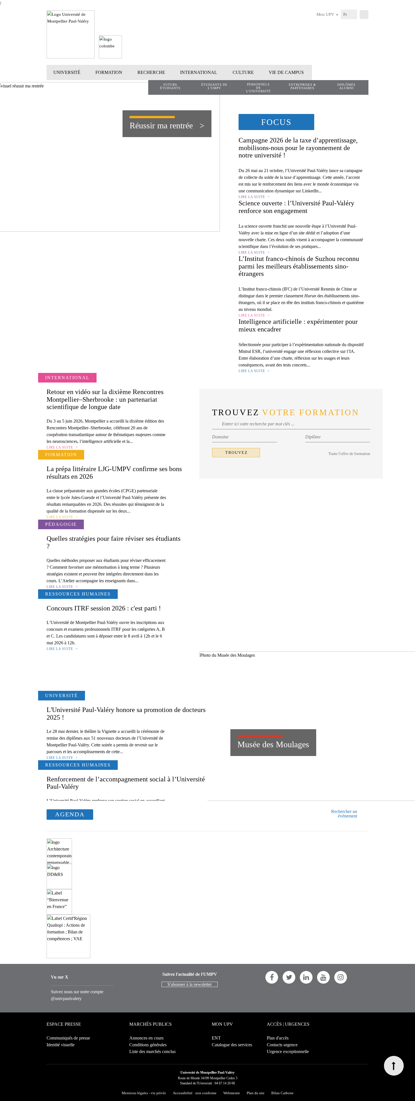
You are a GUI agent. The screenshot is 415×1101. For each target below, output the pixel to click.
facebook (271, 977)
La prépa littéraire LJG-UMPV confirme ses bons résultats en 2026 (114, 472)
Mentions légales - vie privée (144, 1093)
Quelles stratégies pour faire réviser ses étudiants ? (113, 542)
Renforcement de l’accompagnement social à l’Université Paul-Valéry (126, 782)
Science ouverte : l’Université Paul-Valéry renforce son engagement (296, 206)
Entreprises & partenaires (302, 86)
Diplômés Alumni (346, 86)
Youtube (323, 977)
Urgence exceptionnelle (288, 1051)
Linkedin (306, 977)
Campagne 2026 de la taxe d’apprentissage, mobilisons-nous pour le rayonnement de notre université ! (298, 148)
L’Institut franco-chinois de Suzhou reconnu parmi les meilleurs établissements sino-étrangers (299, 266)
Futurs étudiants (170, 86)
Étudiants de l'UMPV (214, 86)
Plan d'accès (278, 1038)
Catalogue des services (232, 1044)
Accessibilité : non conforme (195, 1093)
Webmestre (231, 1093)
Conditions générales (148, 1044)
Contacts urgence (282, 1044)
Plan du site (256, 1093)
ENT (216, 1038)
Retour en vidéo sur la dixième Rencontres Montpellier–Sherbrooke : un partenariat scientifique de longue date (105, 399)
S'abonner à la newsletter (189, 984)
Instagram (340, 977)
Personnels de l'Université (258, 88)
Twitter (289, 977)
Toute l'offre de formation (349, 454)
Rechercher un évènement (344, 813)
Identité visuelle (61, 1044)
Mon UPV (325, 14)
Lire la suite (252, 197)
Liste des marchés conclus (152, 1051)
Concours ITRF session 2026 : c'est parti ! (104, 608)
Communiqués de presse (68, 1038)
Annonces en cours (146, 1038)
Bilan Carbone (282, 1093)
